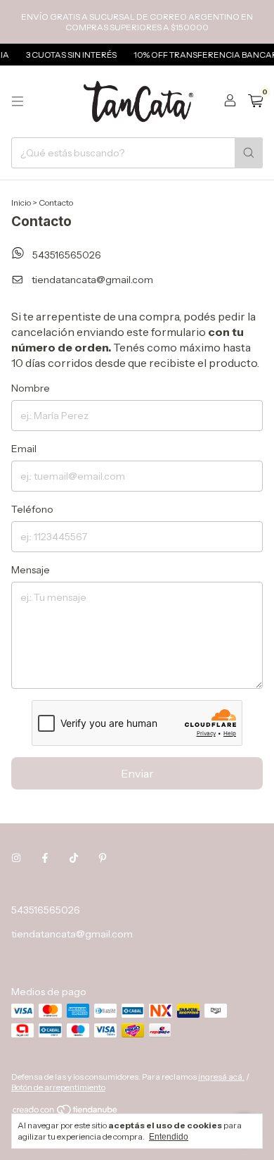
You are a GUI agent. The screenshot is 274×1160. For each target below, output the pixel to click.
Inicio (21, 202)
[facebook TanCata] (45, 858)
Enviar (137, 773)
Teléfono (32, 509)
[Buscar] (249, 152)
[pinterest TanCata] (102, 858)
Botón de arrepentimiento (58, 1087)
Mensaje (30, 569)
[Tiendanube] (65, 1112)
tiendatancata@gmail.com (92, 279)
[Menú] (17, 101)
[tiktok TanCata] (74, 858)
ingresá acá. (221, 1076)
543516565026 (65, 255)
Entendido (168, 1137)
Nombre (30, 388)
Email (24, 448)
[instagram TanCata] (16, 858)
